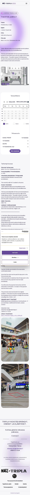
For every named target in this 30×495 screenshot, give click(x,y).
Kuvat (7, 83)
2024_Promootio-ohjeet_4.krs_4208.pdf (11, 315)
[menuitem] (15, 480)
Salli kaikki (15, 252)
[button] (15, 76)
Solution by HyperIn (15, 493)
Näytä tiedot (22, 248)
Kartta (3, 83)
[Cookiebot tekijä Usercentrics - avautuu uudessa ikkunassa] (22, 232)
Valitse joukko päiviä (21, 101)
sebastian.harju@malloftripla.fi (15, 448)
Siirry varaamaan (15, 151)
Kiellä (15, 262)
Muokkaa (14, 257)
